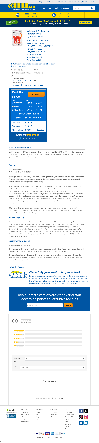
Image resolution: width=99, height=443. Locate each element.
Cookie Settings (70, 417)
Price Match (69, 412)
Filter (15, 367)
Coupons (38, 417)
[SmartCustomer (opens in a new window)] (27, 138)
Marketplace (60, 2)
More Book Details (34, 60)
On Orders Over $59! (26, 70)
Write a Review (19, 78)
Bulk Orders (39, 410)
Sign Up (68, 305)
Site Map (68, 419)
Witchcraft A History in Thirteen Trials (23, 81)
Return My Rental (49, 2)
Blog (40, 2)
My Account (83, 2)
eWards (38, 419)
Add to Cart (36, 94)
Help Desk (53, 412)
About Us (24, 410)
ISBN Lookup (54, 414)
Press (66, 410)
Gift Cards (53, 410)
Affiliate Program (26, 414)
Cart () (92, 2)
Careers (38, 412)
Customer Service (72, 2)
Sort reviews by (17, 360)
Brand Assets (25, 422)
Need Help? (41, 437)
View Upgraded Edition (36, 57)
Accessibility (24, 412)
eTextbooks (65, 8)
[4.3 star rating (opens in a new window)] (32, 135)
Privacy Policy (69, 414)
